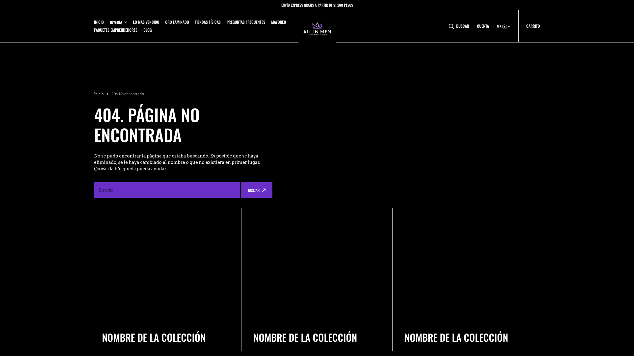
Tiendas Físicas (208, 22)
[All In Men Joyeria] (317, 26)
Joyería (116, 22)
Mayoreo (278, 22)
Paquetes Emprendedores (115, 30)
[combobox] (167, 190)
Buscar (462, 26)
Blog (147, 30)
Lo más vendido (146, 22)
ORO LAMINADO (177, 22)
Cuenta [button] (483, 26)
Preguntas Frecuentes (246, 22)
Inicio (99, 22)
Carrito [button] (533, 26)
